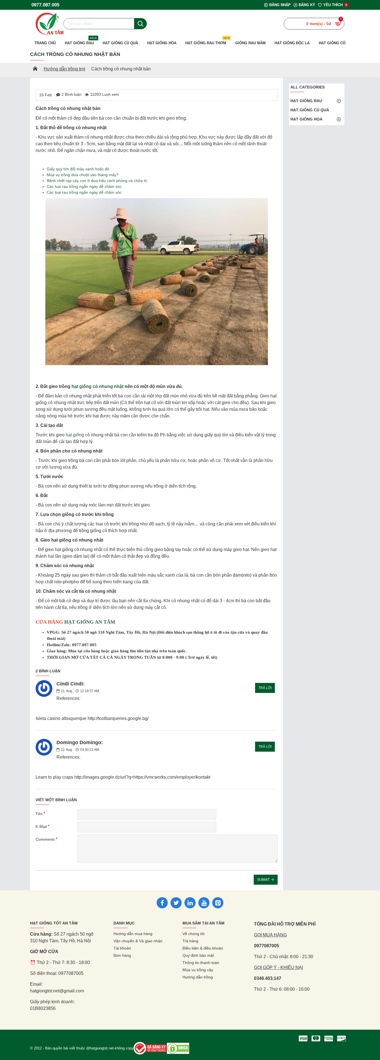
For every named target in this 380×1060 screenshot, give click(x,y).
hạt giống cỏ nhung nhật (97, 386)
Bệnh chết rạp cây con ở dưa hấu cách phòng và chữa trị (97, 180)
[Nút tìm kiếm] (140, 23)
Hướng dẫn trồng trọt (64, 69)
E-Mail (41, 826)
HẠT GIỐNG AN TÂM (89, 622)
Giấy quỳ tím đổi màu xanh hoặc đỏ (78, 169)
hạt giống (75, 434)
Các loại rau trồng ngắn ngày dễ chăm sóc (84, 186)
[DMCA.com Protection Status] (178, 1048)
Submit (263, 880)
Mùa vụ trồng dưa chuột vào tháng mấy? (83, 175)
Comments (45, 839)
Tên (39, 813)
